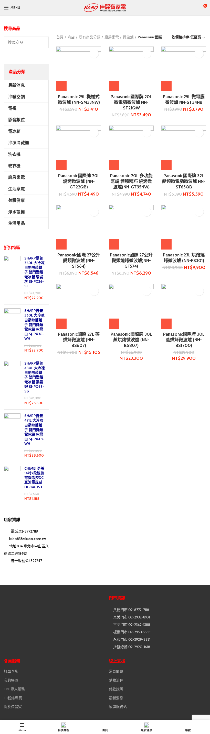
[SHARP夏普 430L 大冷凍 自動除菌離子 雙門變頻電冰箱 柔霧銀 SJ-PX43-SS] (12, 383)
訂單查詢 (11, 671)
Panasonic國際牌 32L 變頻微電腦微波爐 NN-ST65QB (183, 181)
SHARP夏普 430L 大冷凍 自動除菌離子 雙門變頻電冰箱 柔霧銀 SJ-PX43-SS (34, 377)
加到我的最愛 (94, 53)
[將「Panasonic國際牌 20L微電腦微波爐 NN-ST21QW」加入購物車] (114, 86)
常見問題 (116, 671)
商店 (71, 37)
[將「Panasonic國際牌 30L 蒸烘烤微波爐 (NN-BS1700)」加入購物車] (166, 324)
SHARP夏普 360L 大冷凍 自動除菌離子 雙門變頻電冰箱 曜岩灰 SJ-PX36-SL (34, 272)
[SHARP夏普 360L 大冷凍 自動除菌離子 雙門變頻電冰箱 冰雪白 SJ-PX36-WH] (12, 330)
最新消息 (116, 698)
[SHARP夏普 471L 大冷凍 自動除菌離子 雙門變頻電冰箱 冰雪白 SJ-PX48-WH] (12, 435)
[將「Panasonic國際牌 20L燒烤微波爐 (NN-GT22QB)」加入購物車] (61, 165)
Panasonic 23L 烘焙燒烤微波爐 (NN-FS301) (184, 257)
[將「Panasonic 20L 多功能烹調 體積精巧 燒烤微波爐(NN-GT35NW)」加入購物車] (114, 165)
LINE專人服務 (14, 689)
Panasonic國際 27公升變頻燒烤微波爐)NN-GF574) (131, 260)
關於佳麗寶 (13, 706)
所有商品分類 (89, 37)
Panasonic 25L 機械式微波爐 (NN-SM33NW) (79, 99)
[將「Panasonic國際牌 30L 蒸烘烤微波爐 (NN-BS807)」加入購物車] (114, 324)
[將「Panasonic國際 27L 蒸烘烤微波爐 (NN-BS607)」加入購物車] (61, 324)
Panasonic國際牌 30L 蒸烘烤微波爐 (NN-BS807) (131, 340)
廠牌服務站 (118, 706)
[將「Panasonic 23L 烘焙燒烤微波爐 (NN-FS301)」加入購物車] (166, 244)
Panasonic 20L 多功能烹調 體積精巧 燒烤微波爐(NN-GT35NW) (131, 181)
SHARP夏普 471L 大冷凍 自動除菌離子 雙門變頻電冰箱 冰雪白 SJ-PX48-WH (34, 429)
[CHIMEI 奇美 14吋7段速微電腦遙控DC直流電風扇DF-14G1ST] (12, 483)
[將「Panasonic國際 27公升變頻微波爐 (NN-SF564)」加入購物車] (61, 244)
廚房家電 (111, 37)
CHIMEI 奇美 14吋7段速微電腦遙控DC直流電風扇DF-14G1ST (34, 477)
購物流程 (116, 680)
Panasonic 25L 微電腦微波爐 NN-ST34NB (184, 99)
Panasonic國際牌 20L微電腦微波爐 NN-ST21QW (131, 102)
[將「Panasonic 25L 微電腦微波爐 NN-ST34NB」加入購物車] (166, 86)
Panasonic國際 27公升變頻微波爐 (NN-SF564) (78, 260)
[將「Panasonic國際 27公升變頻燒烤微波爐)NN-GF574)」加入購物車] (114, 244)
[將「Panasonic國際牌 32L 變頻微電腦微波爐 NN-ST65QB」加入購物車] (166, 165)
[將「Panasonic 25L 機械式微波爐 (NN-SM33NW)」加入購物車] (61, 86)
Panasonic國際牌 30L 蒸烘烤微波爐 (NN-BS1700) (184, 340)
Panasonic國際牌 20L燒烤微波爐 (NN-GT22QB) (79, 181)
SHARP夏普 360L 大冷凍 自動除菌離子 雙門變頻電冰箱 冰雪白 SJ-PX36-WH (34, 324)
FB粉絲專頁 (13, 698)
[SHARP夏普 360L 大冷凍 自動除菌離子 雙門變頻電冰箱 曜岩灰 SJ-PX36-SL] (12, 278)
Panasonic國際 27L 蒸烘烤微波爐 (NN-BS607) (79, 340)
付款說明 (116, 689)
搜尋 (41, 42)
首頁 (60, 37)
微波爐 (128, 37)
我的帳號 (11, 680)
